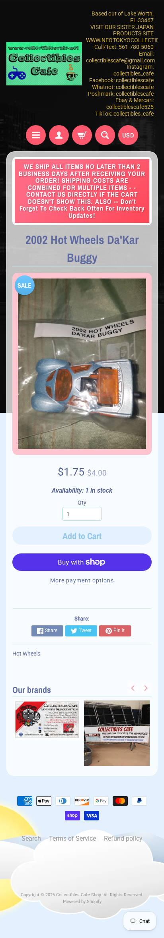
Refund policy (123, 838)
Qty (82, 502)
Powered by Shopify (82, 901)
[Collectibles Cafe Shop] (44, 63)
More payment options (82, 580)
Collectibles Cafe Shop (78, 894)
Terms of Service (72, 838)
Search (31, 838)
